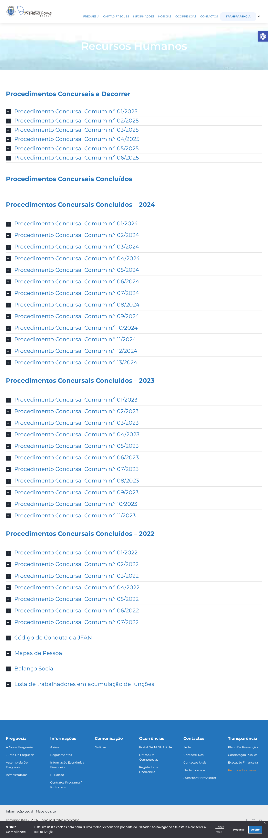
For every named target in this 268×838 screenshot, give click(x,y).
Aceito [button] (255, 829)
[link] (263, 36)
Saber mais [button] (219, 829)
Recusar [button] (238, 829)
